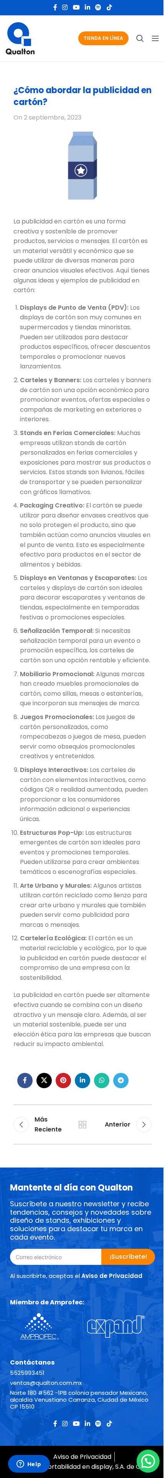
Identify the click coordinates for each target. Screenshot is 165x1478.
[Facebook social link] (55, 7)
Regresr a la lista (82, 1124)
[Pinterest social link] (63, 1080)
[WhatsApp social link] (101, 1080)
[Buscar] (140, 38)
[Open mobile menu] (155, 38)
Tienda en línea (103, 38)
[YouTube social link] (76, 7)
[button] (148, 1461)
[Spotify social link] (98, 7)
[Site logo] (20, 37)
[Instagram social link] (65, 7)
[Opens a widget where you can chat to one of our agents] (29, 1464)
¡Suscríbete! (128, 1256)
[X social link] (44, 1080)
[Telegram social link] (121, 1080)
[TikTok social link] (109, 7)
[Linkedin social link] (87, 7)
